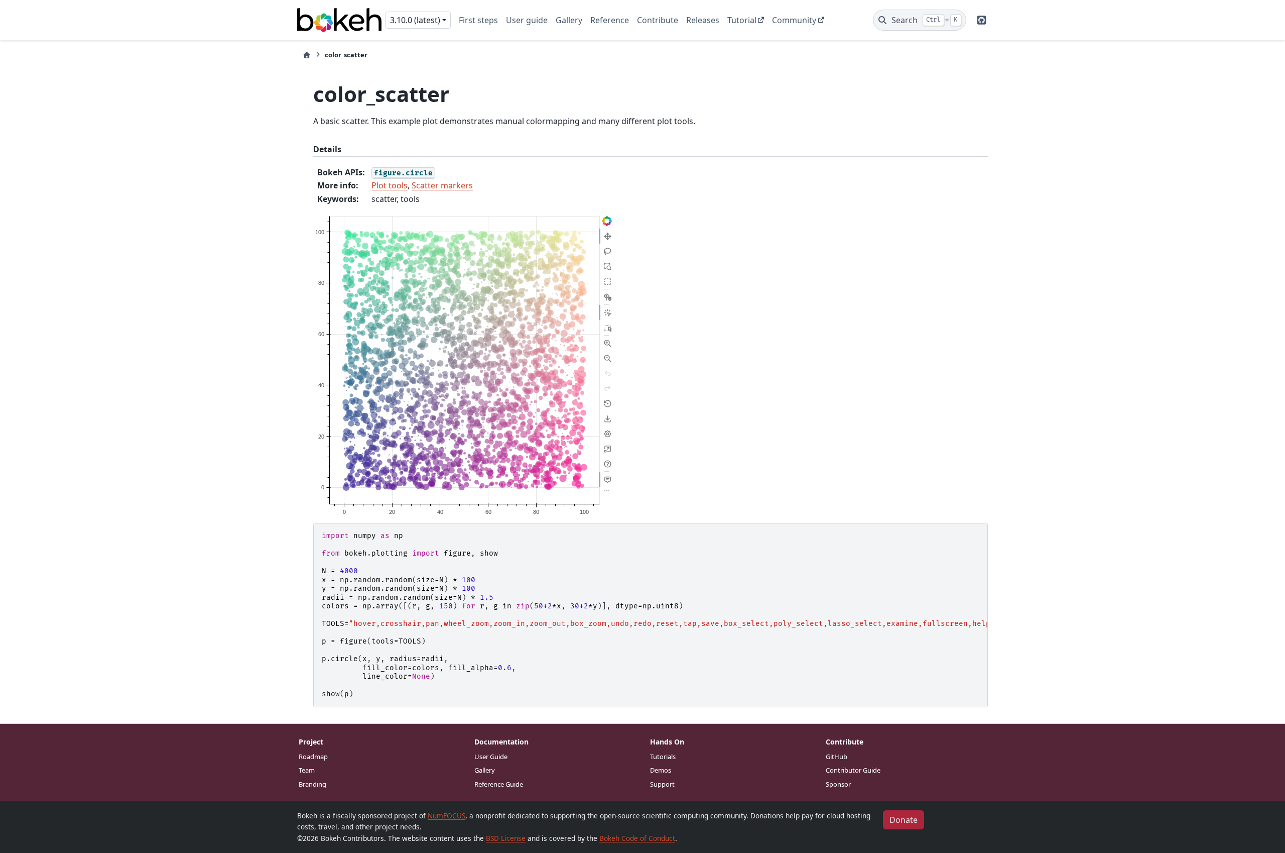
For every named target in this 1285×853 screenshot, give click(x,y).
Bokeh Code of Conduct (637, 838)
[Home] (307, 55)
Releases (702, 20)
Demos (660, 770)
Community (794, 20)
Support (662, 784)
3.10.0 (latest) (415, 20)
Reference (609, 20)
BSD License (506, 838)
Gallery (569, 20)
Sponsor (838, 784)
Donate (903, 819)
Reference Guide (498, 784)
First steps (478, 20)
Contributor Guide (853, 770)
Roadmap (313, 756)
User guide (527, 20)
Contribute (657, 20)
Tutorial (741, 20)
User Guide (490, 756)
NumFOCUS (446, 815)
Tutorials (663, 756)
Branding (312, 784)
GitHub (836, 756)
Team (307, 770)
